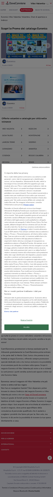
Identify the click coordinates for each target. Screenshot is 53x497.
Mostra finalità (26, 320)
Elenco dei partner (11, 311)
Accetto (26, 327)
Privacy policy (29, 205)
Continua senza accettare (41, 167)
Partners (24, 229)
